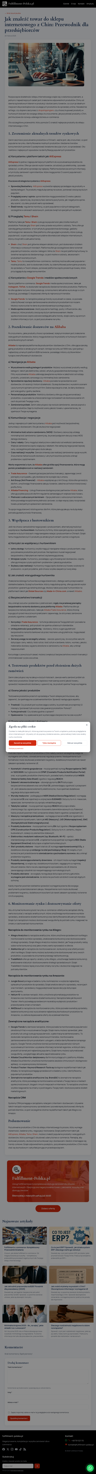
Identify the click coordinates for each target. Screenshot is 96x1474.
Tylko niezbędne (49, 743)
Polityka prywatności (16, 748)
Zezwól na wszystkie (22, 743)
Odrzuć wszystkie (74, 743)
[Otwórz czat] (90, 1468)
